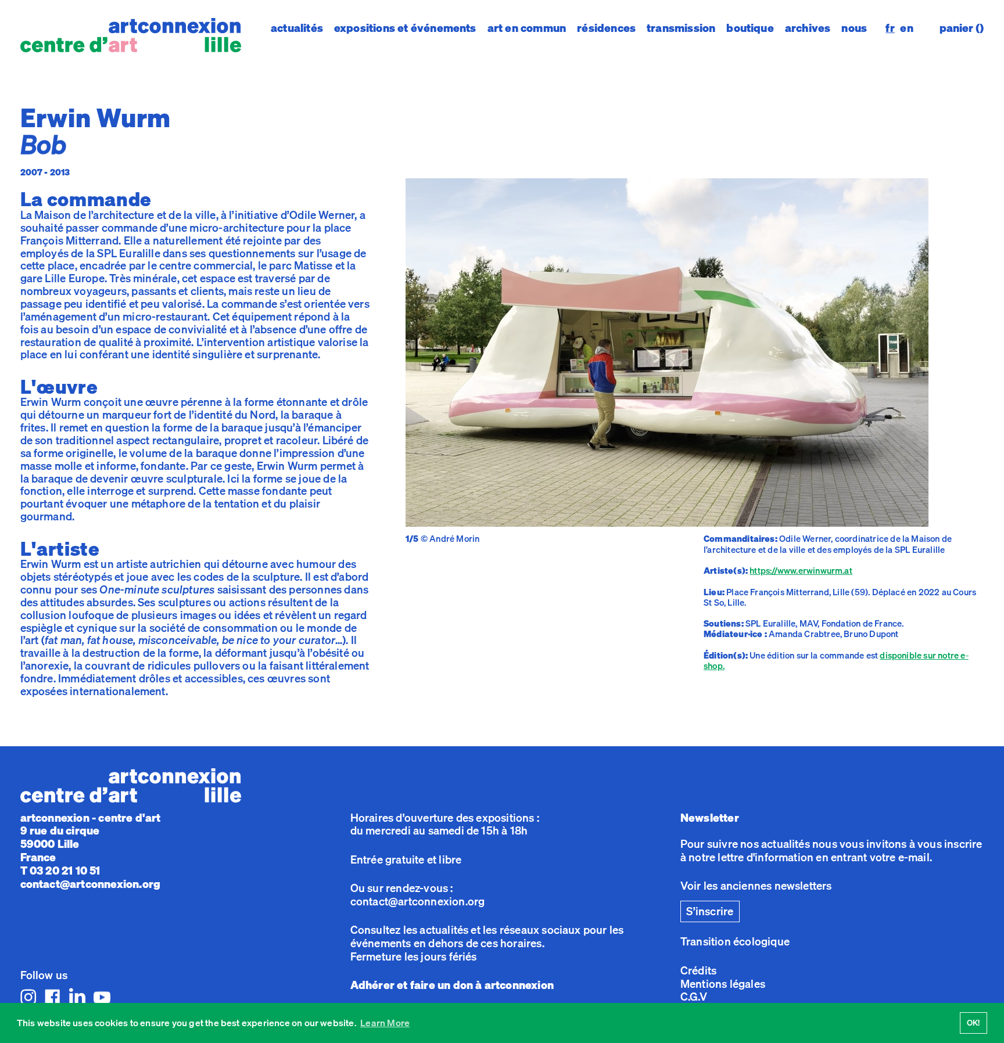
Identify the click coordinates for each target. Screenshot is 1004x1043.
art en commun (526, 28)
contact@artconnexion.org (90, 884)
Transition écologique (735, 941)
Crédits (698, 970)
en (906, 28)
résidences (606, 28)
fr (889, 28)
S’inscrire (709, 911)
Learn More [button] (385, 1022)
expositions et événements (405, 28)
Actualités (297, 28)
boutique (750, 28)
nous (854, 28)
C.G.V (693, 996)
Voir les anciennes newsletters (756, 885)
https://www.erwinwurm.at (801, 570)
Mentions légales (722, 983)
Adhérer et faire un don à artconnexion (452, 985)
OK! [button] (973, 1022)
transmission (681, 28)
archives (808, 28)
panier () (962, 28)
